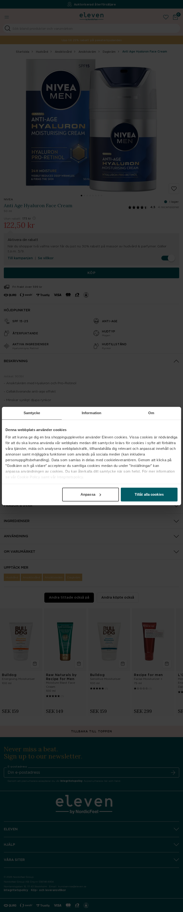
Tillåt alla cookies (149, 494)
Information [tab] (91, 413)
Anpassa (88, 494)
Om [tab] (151, 413)
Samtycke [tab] (32, 413)
